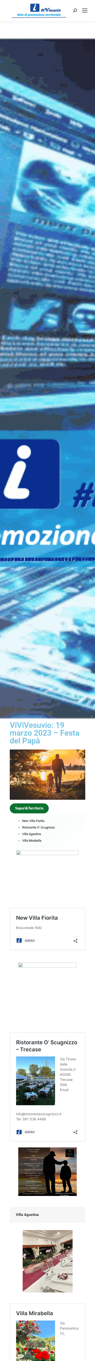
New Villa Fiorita (33, 821)
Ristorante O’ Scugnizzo (38, 827)
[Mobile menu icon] (85, 10)
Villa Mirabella (31, 840)
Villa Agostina (31, 834)
